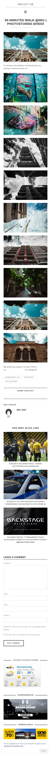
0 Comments (27, 27)
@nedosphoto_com (15, 370)
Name (6, 594)
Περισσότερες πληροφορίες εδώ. (13, 746)
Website (7, 615)
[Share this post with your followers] (28, 396)
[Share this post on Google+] (22, 396)
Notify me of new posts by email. (23, 635)
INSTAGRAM (28, 377)
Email (6, 604)
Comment (7, 563)
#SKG (37, 27)
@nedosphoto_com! (37, 68)
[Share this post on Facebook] (35, 396)
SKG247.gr (25, 4)
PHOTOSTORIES (11, 381)
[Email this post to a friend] (16, 396)
